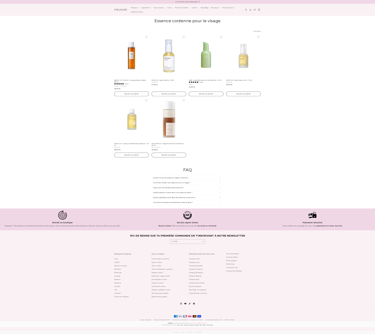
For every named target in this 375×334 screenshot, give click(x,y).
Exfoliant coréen (158, 283)
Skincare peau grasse (159, 297)
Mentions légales (230, 320)
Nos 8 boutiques (195, 286)
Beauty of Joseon (120, 266)
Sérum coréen (157, 262)
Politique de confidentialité (180, 320)
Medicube (118, 272)
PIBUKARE (148, 320)
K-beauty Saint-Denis (196, 283)
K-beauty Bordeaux (196, 272)
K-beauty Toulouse (196, 269)
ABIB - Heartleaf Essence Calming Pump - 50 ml (205, 80)
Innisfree (117, 293)
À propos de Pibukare (234, 271)
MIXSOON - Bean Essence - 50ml (163, 80)
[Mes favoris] (255, 10)
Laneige (117, 276)
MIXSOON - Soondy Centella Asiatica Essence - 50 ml (131, 144)
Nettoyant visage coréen (161, 276)
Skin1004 (117, 269)
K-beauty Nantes (195, 276)
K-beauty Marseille (196, 266)
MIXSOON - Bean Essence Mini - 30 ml (239, 80)
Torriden (117, 286)
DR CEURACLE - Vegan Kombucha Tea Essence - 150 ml (168, 144)
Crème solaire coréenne (160, 259)
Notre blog (230, 264)
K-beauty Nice (194, 279)
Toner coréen (156, 266)
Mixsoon (117, 279)
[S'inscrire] (203, 241)
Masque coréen (157, 272)
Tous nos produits (232, 254)
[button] (135, 8)
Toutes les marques (121, 297)
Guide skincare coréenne (198, 293)
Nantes (204, 324)
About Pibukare (176, 332)
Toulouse (186, 324)
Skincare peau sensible (160, 293)
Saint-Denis (210, 324)
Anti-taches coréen (159, 286)
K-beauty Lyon (194, 262)
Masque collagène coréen (161, 290)
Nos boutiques (231, 261)
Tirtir (116, 290)
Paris (179, 324)
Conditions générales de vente (214, 320)
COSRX (117, 262)
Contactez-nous (232, 267)
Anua (116, 259)
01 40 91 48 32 (192, 323)
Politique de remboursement (162, 320)
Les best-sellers (232, 257)
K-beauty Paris (194, 259)
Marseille (197, 324)
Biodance (117, 283)
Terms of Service (199, 332)
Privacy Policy (190, 332)
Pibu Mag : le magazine (197, 290)
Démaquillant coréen (159, 279)
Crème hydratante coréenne (162, 269)
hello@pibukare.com (202, 323)
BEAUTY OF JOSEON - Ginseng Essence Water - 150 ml (130, 81)
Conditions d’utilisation (196, 320)
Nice (201, 324)
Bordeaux (191, 324)
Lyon (182, 324)
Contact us (183, 332)
